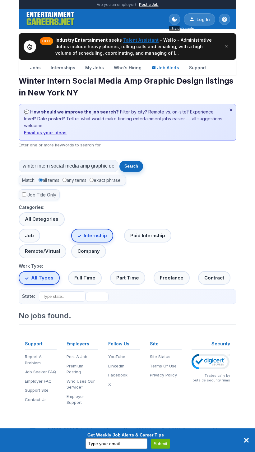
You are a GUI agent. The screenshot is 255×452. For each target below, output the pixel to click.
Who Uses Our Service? (81, 384)
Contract (214, 278)
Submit (160, 443)
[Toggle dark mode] (174, 19)
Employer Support (75, 399)
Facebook (118, 374)
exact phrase (107, 180)
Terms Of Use (163, 365)
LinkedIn (116, 365)
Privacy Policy (163, 374)
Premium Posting (75, 369)
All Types (42, 278)
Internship (95, 235)
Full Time (84, 278)
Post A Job (77, 356)
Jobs (35, 67)
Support (197, 67)
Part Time (127, 278)
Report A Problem (33, 359)
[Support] (224, 19)
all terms (51, 180)
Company (88, 251)
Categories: (31, 207)
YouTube (116, 356)
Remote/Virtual (42, 251)
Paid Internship (147, 235)
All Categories (41, 219)
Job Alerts (168, 67)
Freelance (171, 278)
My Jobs (94, 67)
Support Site (37, 390)
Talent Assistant (141, 40)
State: (28, 296)
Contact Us (36, 399)
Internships (63, 67)
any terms (76, 180)
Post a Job (149, 4)
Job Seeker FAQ (40, 371)
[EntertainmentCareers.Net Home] (50, 19)
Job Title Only (41, 194)
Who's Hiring (127, 67)
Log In (203, 19)
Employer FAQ (38, 381)
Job (29, 235)
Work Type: (31, 266)
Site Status (160, 356)
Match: (28, 180)
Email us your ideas (45, 132)
